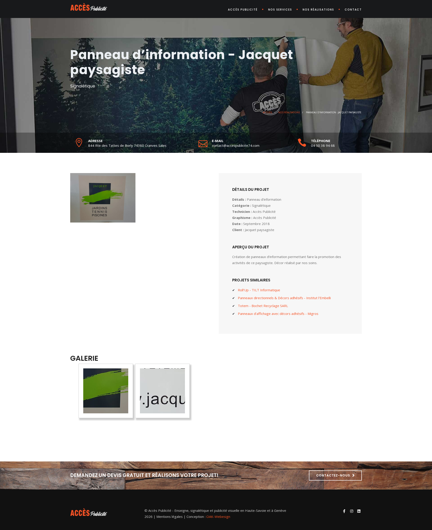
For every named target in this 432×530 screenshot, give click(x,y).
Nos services (280, 9)
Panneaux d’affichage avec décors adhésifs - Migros (278, 313)
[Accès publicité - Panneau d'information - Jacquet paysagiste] (106, 391)
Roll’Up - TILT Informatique (259, 290)
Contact (353, 9)
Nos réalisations (318, 9)
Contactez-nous (333, 475)
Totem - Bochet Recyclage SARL (263, 305)
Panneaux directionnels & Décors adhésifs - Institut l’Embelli (284, 298)
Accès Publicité (243, 9)
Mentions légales (169, 516)
